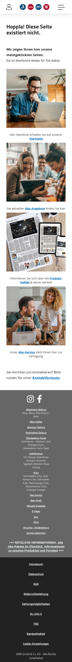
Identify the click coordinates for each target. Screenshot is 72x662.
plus (36, 516)
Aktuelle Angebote (36, 506)
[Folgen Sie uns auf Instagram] (20, 399)
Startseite (36, 139)
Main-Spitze (36, 421)
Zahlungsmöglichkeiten (36, 604)
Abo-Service (26, 352)
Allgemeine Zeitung (36, 409)
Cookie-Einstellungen (36, 644)
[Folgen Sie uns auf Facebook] (51, 399)
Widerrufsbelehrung (36, 594)
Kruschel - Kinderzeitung (36, 527)
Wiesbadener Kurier (36, 438)
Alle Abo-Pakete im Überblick (35, 544)
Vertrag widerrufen (36, 533)
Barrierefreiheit (36, 634)
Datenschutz (36, 574)
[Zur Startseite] (34, 7)
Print (36, 522)
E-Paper (36, 511)
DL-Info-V (36, 614)
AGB (36, 584)
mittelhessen (36, 453)
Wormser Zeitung (36, 427)
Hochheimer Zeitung (36, 432)
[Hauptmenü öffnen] (62, 7)
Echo (36, 472)
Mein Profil (36, 500)
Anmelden (9, 7)
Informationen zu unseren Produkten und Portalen (36, 548)
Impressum (36, 564)
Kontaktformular (46, 378)
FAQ (36, 624)
